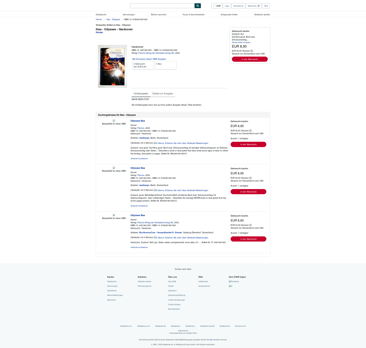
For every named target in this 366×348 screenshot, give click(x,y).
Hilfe (266, 5)
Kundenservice (204, 286)
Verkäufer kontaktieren (139, 158)
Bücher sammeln (158, 14)
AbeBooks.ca (225, 326)
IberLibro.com (240, 326)
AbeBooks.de (160, 326)
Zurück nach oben (183, 269)
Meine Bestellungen (115, 295)
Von (140, 65)
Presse (171, 286)
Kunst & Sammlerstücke (193, 14)
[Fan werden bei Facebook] (234, 281)
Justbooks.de (183, 331)
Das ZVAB (172, 281)
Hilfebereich (203, 281)
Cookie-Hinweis (174, 304)
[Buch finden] (198, 5)
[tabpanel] (179, 102)
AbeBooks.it (190, 326)
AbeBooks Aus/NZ (207, 326)
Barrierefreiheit (174, 309)
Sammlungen (129, 14)
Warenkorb (111, 300)
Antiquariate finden (229, 14)
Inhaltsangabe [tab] (141, 93)
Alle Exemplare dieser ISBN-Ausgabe (149, 58)
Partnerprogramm (144, 286)
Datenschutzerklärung (176, 295)
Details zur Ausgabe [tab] (162, 93)
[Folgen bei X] (230, 286)
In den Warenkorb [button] (250, 59)
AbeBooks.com (126, 326)
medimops (144, 137)
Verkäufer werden (262, 14)
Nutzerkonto (238, 5)
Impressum (172, 290)
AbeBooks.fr (175, 326)
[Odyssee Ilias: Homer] (114, 120)
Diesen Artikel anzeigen (241, 42)
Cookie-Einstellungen (176, 300)
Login (227, 5)
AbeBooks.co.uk (143, 326)
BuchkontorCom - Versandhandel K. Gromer (160, 232)
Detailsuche (101, 14)
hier (211, 339)
